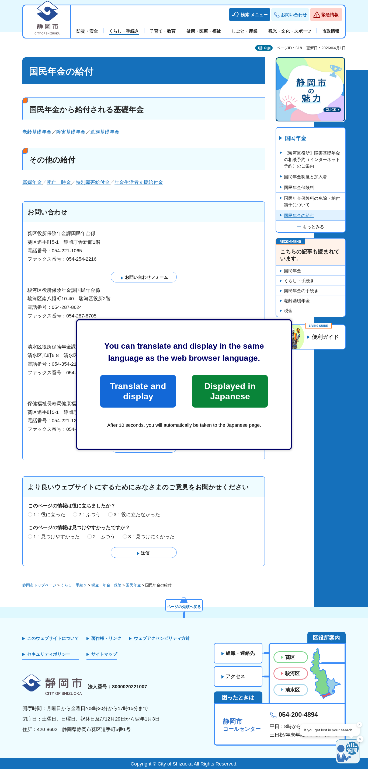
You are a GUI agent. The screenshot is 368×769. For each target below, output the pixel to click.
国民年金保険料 (299, 187)
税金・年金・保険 (106, 585)
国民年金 (295, 138)
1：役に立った (49, 514)
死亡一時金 (59, 182)
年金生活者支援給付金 (138, 182)
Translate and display (138, 391)
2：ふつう (89, 514)
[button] (249, 14)
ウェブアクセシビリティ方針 (162, 638)
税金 (288, 310)
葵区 (290, 657)
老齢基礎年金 (36, 132)
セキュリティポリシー (48, 654)
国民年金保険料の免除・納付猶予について (312, 201)
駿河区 (292, 673)
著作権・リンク (106, 638)
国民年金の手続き (301, 290)
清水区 (292, 690)
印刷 (267, 48)
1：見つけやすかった (56, 536)
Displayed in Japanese (230, 391)
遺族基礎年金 (104, 132)
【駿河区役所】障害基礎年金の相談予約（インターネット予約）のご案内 (312, 159)
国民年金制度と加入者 (305, 176)
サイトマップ (104, 654)
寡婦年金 (32, 182)
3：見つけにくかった (151, 536)
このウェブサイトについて (53, 638)
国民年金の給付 (299, 215)
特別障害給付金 (93, 182)
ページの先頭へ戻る (184, 606)
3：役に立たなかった (137, 514)
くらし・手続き (299, 280)
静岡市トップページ (39, 585)
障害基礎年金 (70, 132)
